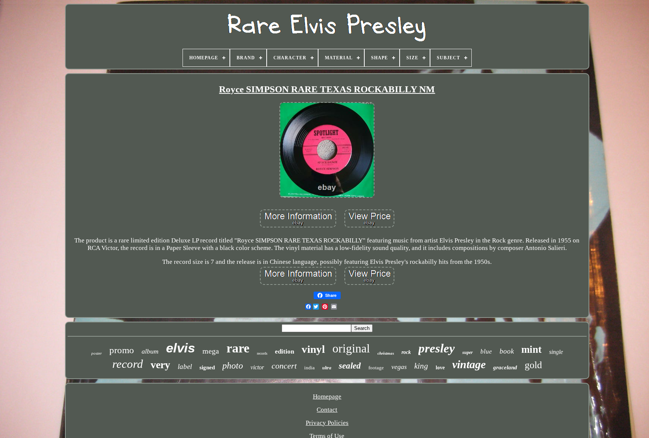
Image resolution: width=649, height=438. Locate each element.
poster (96, 353)
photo (232, 365)
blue (486, 351)
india (309, 367)
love (440, 367)
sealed (350, 365)
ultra (326, 367)
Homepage (327, 396)
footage (376, 367)
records (262, 353)
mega (210, 351)
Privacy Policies (327, 422)
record (127, 363)
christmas (385, 353)
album (150, 351)
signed (207, 367)
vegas (399, 366)
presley (436, 348)
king (421, 365)
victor (257, 367)
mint (531, 349)
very (160, 364)
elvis (180, 347)
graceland (505, 367)
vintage (469, 364)
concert (284, 365)
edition (284, 351)
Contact (327, 409)
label (185, 366)
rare (237, 348)
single (556, 352)
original (351, 348)
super (467, 352)
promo (121, 350)
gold (533, 365)
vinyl (313, 349)
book (507, 351)
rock (406, 352)
